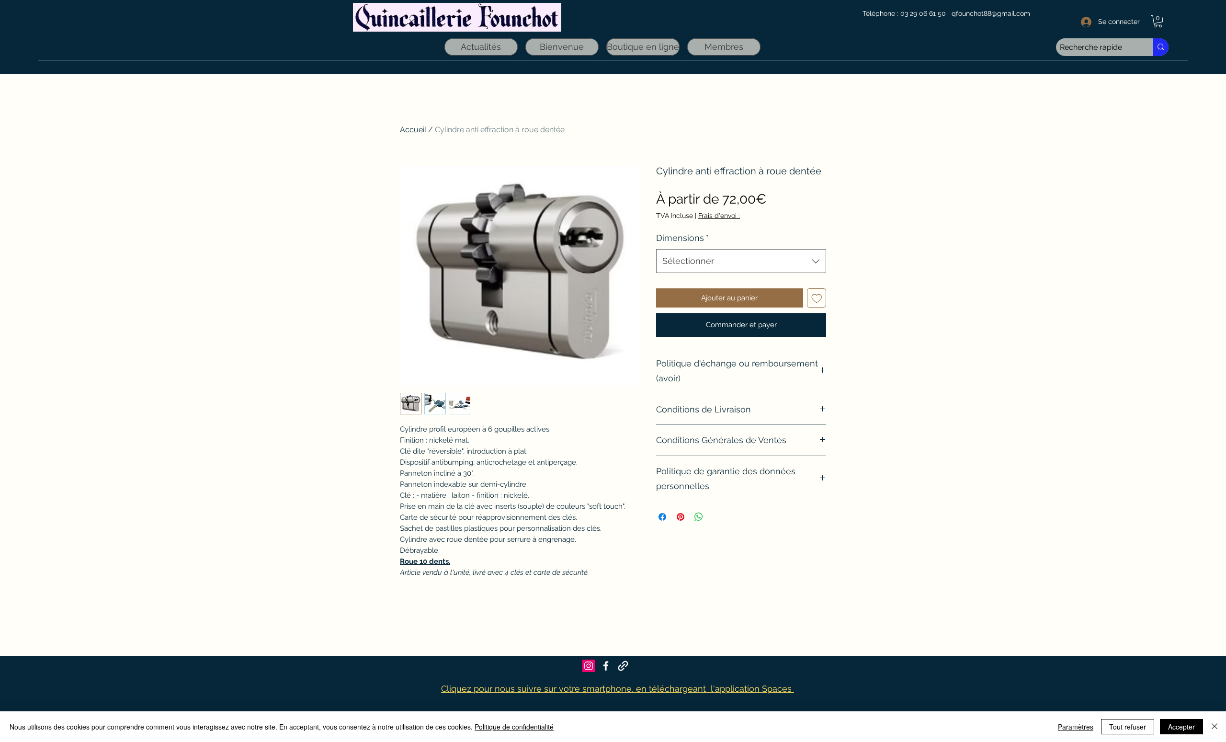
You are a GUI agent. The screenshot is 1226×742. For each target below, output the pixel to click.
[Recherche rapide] (1161, 47)
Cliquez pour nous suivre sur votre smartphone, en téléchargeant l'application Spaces (617, 689)
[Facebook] (606, 666)
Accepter (1181, 726)
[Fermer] (1214, 726)
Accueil (413, 129)
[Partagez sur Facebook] (662, 517)
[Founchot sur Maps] (623, 666)
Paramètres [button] (1075, 726)
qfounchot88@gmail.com (991, 13)
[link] (1158, 21)
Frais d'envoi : (719, 215)
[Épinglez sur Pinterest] (680, 517)
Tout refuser (1127, 726)
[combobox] (741, 261)
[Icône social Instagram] (588, 666)
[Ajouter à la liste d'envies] (817, 298)
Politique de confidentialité (514, 726)
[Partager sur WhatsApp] (698, 517)
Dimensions (682, 238)
